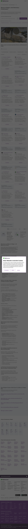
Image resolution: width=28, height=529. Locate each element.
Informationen (12, 265)
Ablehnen (13, 270)
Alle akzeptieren (6, 270)
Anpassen (18, 270)
